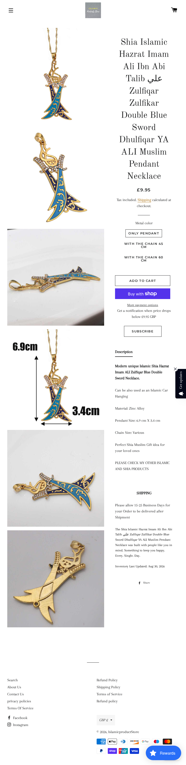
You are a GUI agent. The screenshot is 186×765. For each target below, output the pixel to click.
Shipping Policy (108, 687)
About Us (14, 687)
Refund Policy (107, 680)
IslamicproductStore (123, 732)
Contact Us (15, 694)
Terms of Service (109, 694)
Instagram (20, 725)
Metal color (144, 223)
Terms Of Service (20, 708)
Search (12, 680)
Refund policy (107, 701)
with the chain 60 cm (143, 258)
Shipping (144, 200)
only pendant (143, 233)
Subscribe (143, 331)
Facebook (19, 718)
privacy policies (19, 701)
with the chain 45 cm (143, 245)
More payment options (142, 305)
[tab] (124, 353)
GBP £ (103, 720)
